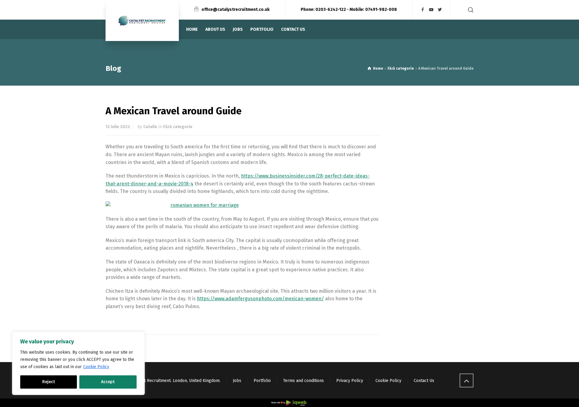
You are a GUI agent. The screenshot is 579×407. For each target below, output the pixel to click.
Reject (48, 381)
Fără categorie (177, 126)
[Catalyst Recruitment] (142, 20)
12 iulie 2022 (118, 126)
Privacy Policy (349, 380)
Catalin (150, 126)
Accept (108, 381)
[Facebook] (423, 9)
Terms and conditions (303, 380)
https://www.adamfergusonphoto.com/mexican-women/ (260, 298)
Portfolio (262, 380)
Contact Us (424, 380)
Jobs (237, 380)
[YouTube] (432, 9)
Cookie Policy (96, 366)
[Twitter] (440, 9)
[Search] (469, 9)
